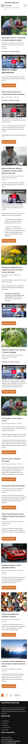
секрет (23, 77)
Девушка (4, 434)
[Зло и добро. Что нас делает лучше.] (14, 406)
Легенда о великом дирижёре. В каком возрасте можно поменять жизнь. (14, 663)
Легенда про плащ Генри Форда (13, 486)
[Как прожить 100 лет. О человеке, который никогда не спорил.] (14, 25)
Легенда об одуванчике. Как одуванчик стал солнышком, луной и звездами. (12, 269)
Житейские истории (14, 43)
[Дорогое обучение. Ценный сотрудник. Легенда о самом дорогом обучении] (14, 156)
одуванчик (17, 280)
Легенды (21, 43)
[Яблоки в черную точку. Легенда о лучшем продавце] (14, 337)
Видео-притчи (5, 43)
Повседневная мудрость (8, 44)
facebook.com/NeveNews (13, 741)
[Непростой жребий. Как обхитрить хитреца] (14, 602)
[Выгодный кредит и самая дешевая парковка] (14, 553)
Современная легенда (11, 177)
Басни (3, 275)
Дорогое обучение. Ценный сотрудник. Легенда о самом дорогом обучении (12, 170)
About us (5, 723)
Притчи (16, 44)
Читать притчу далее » (8, 86)
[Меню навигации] (25, 5)
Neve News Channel (11, 742)
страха (8, 127)
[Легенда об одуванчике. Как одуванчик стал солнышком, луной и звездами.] (14, 255)
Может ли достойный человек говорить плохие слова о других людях (13, 516)
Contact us (5, 725)
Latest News (6, 721)
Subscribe (5, 729)
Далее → (17, 695)
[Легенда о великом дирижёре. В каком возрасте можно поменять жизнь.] (14, 649)
